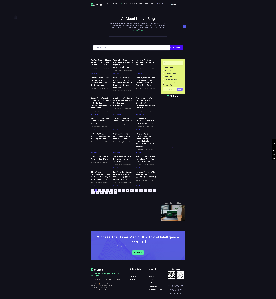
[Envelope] (177, 293)
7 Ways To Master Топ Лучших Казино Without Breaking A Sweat (100, 136)
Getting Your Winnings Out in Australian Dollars (100, 120)
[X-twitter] (174, 293)
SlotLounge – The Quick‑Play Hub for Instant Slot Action (121, 136)
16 (93, 192)
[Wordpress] (180, 293)
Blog (120, 3)
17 (98, 192)
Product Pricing (133, 276)
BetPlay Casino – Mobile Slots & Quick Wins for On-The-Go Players (101, 62)
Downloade (133, 3)
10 (132, 190)
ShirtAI (150, 283)
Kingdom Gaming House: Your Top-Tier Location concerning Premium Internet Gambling (122, 83)
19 (107, 192)
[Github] (171, 293)
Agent (146, 3)
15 (155, 190)
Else (152, 3)
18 (102, 192)
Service (114, 3)
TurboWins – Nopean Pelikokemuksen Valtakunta (122, 159)
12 (141, 190)
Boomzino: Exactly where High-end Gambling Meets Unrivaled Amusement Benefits (145, 103)
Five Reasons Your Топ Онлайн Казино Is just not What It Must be (145, 120)
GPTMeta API (152, 279)
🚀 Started (173, 4)
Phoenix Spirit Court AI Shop (155, 289)
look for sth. (176, 47)
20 (111, 192)
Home (108, 3)
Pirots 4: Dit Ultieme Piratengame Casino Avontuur (145, 62)
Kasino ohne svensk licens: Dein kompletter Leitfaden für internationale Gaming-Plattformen (101, 103)
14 (150, 190)
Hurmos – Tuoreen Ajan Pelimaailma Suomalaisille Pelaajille (146, 174)
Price (125, 3)
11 (137, 190)
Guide (140, 3)
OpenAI (150, 273)
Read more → (94, 73)
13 (146, 190)
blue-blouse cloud (153, 286)
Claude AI (151, 276)
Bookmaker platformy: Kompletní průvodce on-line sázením (145, 159)
